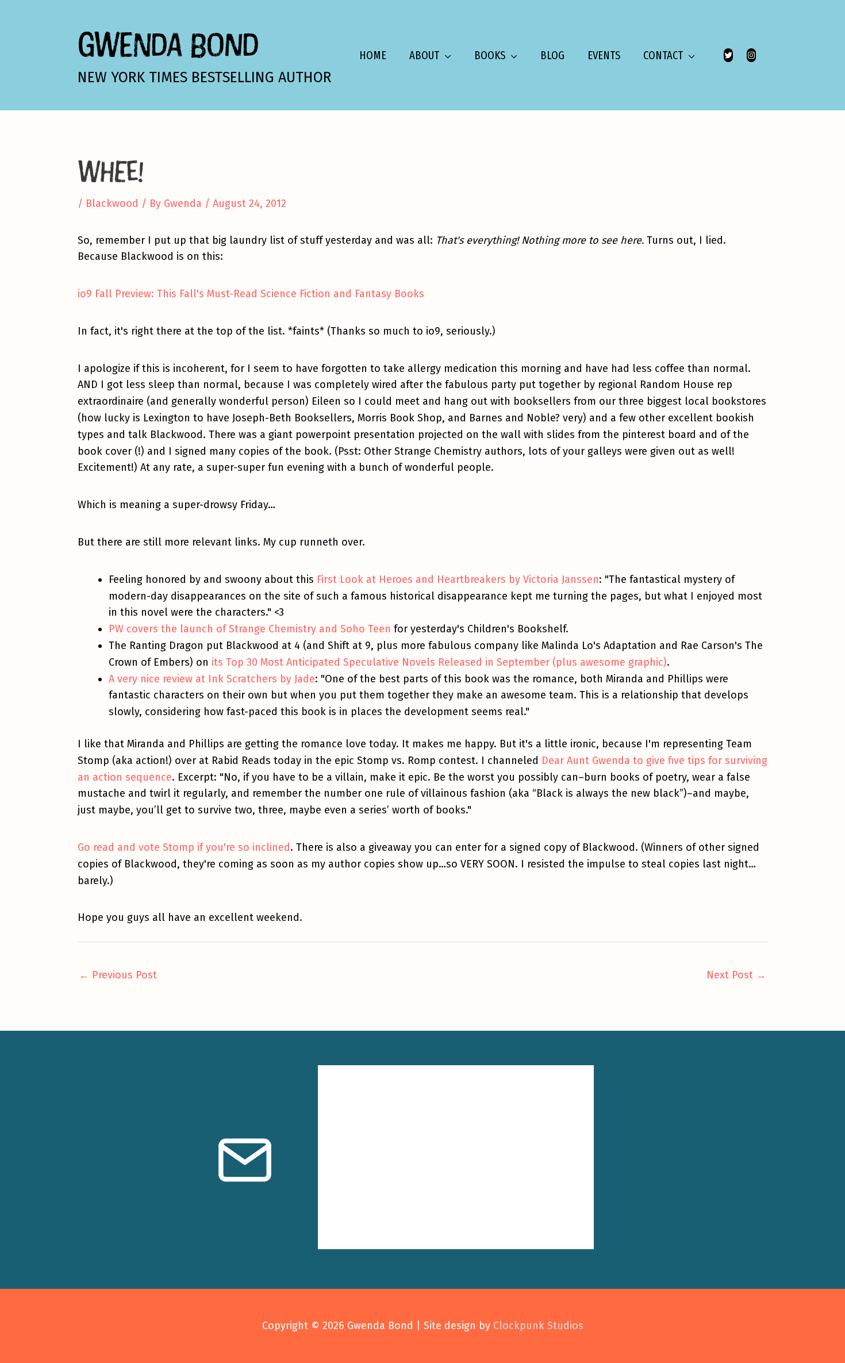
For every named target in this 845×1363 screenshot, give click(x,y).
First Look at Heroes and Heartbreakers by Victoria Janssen (458, 579)
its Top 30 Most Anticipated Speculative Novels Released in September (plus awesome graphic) (439, 662)
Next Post (736, 975)
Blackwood (112, 203)
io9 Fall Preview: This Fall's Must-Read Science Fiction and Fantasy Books (251, 293)
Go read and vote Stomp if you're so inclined (184, 847)
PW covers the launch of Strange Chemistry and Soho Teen (250, 629)
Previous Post (118, 975)
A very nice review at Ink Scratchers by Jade (212, 679)
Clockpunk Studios (538, 1325)
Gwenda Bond (168, 44)
